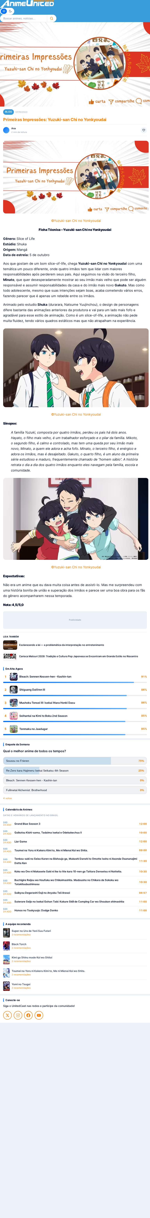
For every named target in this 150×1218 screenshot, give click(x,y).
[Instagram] (18, 1015)
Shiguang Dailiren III (32, 689)
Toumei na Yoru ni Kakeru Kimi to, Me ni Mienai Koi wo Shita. (51, 850)
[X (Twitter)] (7, 1015)
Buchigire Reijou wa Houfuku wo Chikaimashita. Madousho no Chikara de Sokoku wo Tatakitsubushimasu (66, 882)
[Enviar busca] (51, 18)
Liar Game (20, 841)
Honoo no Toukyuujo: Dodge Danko (36, 910)
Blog (8, 111)
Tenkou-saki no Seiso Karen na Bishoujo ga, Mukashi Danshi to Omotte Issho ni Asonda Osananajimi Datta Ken (75, 861)
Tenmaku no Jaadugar (33, 728)
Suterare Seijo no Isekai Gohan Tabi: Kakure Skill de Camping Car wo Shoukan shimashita (69, 901)
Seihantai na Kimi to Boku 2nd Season (43, 715)
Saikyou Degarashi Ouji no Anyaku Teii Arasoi (42, 892)
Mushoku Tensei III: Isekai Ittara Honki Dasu (47, 702)
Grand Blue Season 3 (27, 823)
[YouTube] (39, 1015)
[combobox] (23, 18)
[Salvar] (144, 130)
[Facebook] (28, 1015)
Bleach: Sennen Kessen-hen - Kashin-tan (45, 676)
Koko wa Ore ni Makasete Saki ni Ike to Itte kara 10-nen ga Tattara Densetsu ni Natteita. (68, 871)
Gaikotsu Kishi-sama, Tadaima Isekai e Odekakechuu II (48, 832)
